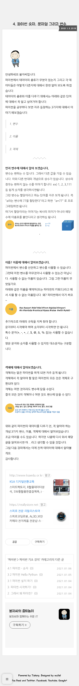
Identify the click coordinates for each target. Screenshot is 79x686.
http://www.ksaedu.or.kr (26, 475)
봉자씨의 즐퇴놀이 (21, 611)
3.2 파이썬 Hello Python (22, 574)
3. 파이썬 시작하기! (19, 587)
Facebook (41, 680)
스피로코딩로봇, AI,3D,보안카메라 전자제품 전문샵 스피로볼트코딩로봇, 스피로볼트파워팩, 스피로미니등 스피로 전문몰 (27, 519)
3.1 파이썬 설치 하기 (19, 581)
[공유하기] (20, 542)
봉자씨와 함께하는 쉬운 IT (23, 616)
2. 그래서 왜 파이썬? (19, 593)
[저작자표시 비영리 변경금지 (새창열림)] (54, 542)
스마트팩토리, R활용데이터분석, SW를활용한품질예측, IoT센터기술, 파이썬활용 (27, 490)
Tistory (36, 675)
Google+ (63, 680)
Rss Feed (16, 680)
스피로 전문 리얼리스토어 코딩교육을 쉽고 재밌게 (27, 511)
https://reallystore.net (24, 504)
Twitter (31, 680)
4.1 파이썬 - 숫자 (17, 568)
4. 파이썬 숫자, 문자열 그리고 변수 (39, 24)
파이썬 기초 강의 (29, 559)
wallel (57, 675)
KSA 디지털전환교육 (22, 481)
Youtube (52, 680)
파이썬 (12, 559)
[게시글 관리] (25, 542)
